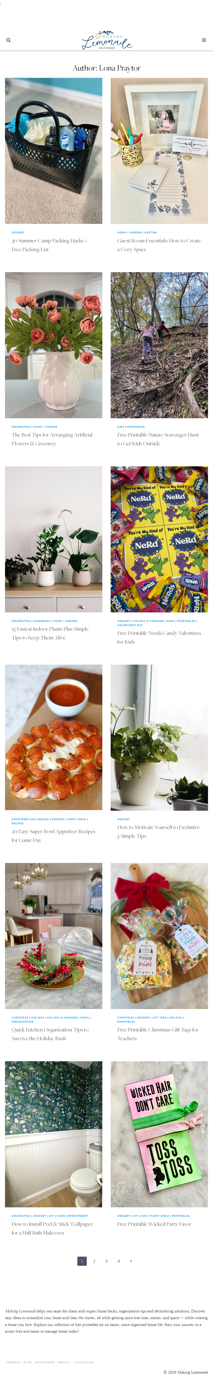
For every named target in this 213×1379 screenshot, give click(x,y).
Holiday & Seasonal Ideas (154, 620)
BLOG (28, 1362)
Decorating (21, 426)
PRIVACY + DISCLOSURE (76, 1362)
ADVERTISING (45, 1362)
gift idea (159, 1017)
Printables (136, 426)
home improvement (72, 1215)
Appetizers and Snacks (30, 819)
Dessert (18, 232)
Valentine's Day (130, 625)
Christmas (20, 1017)
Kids (120, 426)
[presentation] (53, 151)
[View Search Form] (8, 40)
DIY (51, 1215)
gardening (42, 620)
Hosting (150, 232)
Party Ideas (76, 819)
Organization (22, 1021)
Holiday (37, 1017)
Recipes (18, 823)
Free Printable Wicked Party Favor (154, 1223)
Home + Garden (129, 232)
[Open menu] (204, 40)
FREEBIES (13, 1362)
